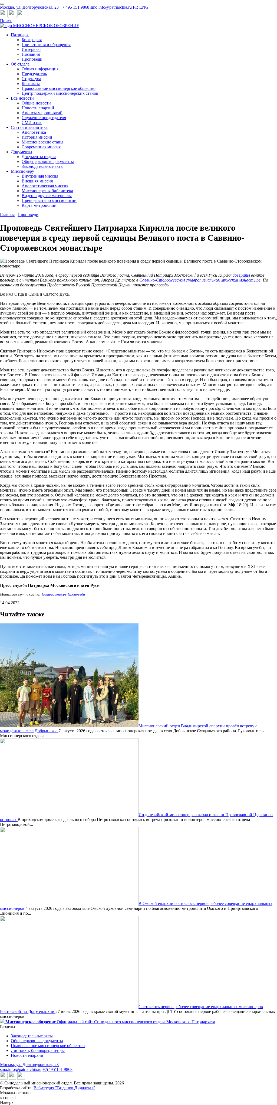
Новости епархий (38, 108)
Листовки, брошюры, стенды (38, 1050)
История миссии (37, 137)
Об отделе (20, 64)
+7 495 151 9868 (74, 7)
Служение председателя (44, 117)
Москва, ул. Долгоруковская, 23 (29, 7)
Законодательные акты (43, 166)
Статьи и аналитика (29, 127)
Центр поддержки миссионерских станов (60, 93)
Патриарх (20, 34)
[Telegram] (4, 16)
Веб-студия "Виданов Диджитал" (64, 1088)
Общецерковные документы (48, 161)
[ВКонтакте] (13, 16)
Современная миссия (41, 147)
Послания (31, 54)
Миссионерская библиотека (47, 190)
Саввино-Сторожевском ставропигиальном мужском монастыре (199, 280)
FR (135, 7)
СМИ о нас (32, 122)
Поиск (6, 20)
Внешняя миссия (37, 181)
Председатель (34, 73)
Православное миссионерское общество (58, 88)
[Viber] (21, 16)
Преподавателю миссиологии (49, 200)
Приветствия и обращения (46, 44)
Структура (31, 78)
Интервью (31, 49)
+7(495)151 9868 (57, 1069)
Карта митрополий (39, 205)
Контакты (31, 83)
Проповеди (32, 59)
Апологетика (34, 132)
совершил (241, 275)
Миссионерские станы (42, 142)
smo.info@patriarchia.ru (111, 7)
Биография (32, 39)
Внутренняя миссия (40, 176)
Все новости (22, 98)
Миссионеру (22, 171)
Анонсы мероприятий (42, 112)
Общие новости (36, 103)
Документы (21, 151)
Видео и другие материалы (47, 195)
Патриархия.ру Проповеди (63, 594)
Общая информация (40, 69)
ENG (144, 7)
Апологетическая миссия (45, 186)
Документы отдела (39, 156)
